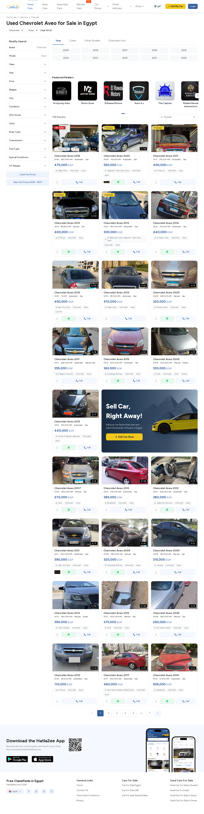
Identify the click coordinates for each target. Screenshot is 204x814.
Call (81, 182)
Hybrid (184, 374)
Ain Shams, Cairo (163, 628)
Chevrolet (74, 171)
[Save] (95, 128)
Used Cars (30, 6)
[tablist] (125, 41)
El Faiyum (161, 171)
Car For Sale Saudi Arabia (135, 795)
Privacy (80, 800)
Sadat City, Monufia (164, 503)
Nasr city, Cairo (64, 565)
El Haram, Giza (162, 238)
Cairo (60, 503)
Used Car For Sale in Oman (183, 800)
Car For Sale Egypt (131, 785)
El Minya (61, 238)
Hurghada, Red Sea (114, 374)
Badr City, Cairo (64, 307)
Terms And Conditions (87, 795)
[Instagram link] (51, 791)
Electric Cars (83, 6)
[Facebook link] (28, 791)
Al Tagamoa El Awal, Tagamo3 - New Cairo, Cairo (124, 239)
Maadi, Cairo (62, 171)
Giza (158, 374)
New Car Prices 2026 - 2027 (27, 182)
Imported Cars (62, 6)
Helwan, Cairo (162, 307)
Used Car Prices (28, 174)
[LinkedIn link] (44, 791)
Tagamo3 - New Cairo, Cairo (118, 171)
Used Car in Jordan (179, 790)
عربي (159, 5)
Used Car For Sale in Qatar (183, 795)
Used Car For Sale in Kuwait (184, 785)
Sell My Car (177, 6)
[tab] (58, 41)
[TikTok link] (36, 791)
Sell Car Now (126, 436)
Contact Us (82, 790)
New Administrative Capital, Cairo (120, 690)
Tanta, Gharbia (63, 628)
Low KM (58, 312)
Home (79, 785)
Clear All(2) (46, 30)
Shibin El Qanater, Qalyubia (69, 436)
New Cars (45, 6)
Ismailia (160, 565)
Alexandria (111, 503)
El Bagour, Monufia (65, 374)
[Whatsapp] (118, 182)
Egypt (15, 791)
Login (193, 6)
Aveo (83, 171)
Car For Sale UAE (130, 790)
